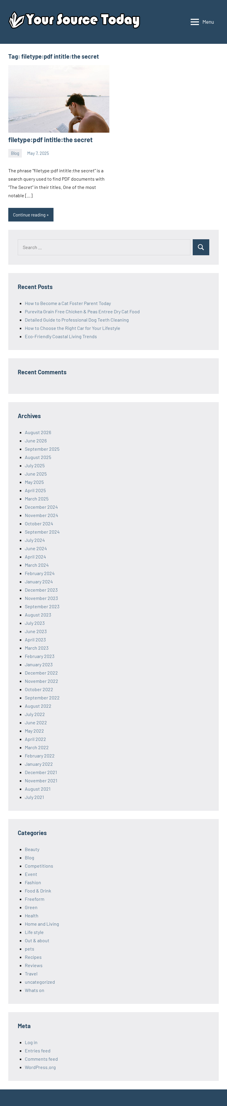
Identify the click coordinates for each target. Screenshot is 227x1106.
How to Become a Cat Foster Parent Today (68, 303)
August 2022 (38, 706)
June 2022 (36, 722)
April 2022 (35, 739)
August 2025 (38, 457)
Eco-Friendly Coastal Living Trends (61, 336)
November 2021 (41, 780)
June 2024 (36, 548)
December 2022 (41, 672)
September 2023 (42, 606)
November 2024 (41, 515)
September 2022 (42, 697)
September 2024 (42, 531)
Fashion (33, 882)
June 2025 (36, 473)
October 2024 (39, 523)
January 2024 (39, 581)
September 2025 (42, 449)
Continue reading (29, 214)
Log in (31, 1042)
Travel (31, 973)
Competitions (39, 866)
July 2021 (34, 797)
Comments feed (41, 1059)
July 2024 (35, 540)
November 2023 (41, 598)
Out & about (37, 940)
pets (29, 948)
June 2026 (36, 440)
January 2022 (39, 764)
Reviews (34, 965)
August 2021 (38, 789)
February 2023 (39, 656)
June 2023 (36, 631)
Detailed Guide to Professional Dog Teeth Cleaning (77, 319)
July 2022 (35, 714)
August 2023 (38, 614)
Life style (34, 932)
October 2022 (39, 689)
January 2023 (39, 664)
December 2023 (41, 590)
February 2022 (40, 755)
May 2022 (34, 730)
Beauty (32, 849)
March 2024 (37, 565)
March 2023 (36, 648)
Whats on (34, 990)
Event (31, 874)
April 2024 (35, 556)
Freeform (34, 899)
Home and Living (42, 924)
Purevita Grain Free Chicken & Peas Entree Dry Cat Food (82, 311)
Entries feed (38, 1050)
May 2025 (34, 482)
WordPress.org (40, 1067)
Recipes (33, 957)
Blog (15, 153)
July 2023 (35, 623)
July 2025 (35, 465)
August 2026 (38, 432)
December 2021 (41, 772)
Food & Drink (38, 890)
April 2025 (35, 490)
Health (31, 915)
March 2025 (36, 498)
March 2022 (37, 747)
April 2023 (35, 639)
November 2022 (41, 681)
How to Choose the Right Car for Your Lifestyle (72, 328)
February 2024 (40, 573)
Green (31, 907)
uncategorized (40, 982)
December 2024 (41, 507)
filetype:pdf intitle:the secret (50, 139)
